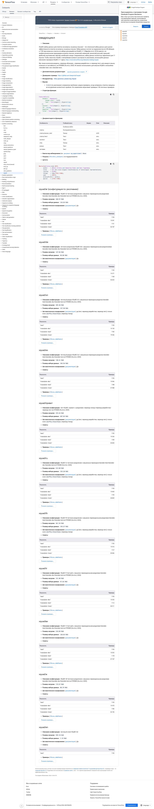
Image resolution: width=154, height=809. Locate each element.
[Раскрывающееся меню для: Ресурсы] (58, 2)
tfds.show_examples (56, 157)
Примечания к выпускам (97, 789)
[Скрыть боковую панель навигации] (21, 806)
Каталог (11, 11)
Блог (27, 786)
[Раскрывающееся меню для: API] (46, 2)
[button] (11, 25)
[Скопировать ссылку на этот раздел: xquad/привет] (54, 403)
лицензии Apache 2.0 (40, 770)
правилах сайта (68, 770)
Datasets (6, 8)
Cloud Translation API (81, 27)
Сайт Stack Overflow (96, 792)
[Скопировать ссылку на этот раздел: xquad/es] (50, 350)
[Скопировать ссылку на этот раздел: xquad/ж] (49, 674)
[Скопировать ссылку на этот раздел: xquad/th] (49, 513)
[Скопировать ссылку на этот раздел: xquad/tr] (49, 569)
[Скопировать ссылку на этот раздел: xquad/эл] (50, 295)
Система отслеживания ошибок (99, 786)
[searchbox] (12, 17)
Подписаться (132, 805)
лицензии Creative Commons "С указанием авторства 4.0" (88, 768)
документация (70, 205)
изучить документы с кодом (77, 72)
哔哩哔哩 (28, 795)
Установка (24, 2)
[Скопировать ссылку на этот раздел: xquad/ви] (50, 622)
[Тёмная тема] (110, 94)
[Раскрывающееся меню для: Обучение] (39, 2)
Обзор (4, 11)
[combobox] (116, 2)
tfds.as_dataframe (56, 231)
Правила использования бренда (99, 795)
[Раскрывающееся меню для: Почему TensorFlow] (90, 2)
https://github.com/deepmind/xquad (69, 75)
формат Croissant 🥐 (71, 20)
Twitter (28, 792)
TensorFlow (42, 33)
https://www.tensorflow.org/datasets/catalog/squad (82, 60)
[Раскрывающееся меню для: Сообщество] (72, 2)
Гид (35, 11)
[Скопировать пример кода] (113, 94)
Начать (146, 26)
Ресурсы (53, 2)
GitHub (143, 2)
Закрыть (135, 26)
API (43, 2)
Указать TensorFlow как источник (100, 798)
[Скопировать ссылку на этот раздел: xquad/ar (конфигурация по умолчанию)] (80, 189)
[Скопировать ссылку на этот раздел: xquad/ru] (49, 458)
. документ (72, 153)
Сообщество (66, 2)
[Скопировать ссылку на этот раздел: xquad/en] (50, 727)
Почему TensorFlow (82, 2)
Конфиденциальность (48, 805)
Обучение (33, 2)
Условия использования (33, 805)
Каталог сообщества (24, 11)
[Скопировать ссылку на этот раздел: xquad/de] (50, 242)
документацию (87, 20)
